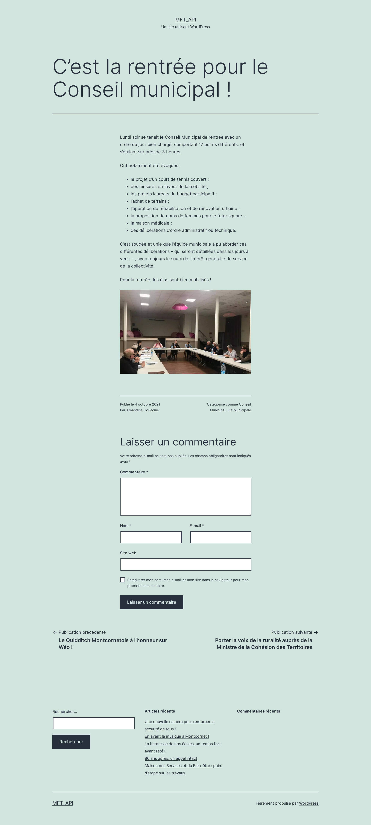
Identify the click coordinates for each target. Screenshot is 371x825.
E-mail (197, 525)
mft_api (185, 20)
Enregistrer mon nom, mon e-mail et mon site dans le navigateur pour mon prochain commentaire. (188, 583)
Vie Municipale (239, 410)
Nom (126, 525)
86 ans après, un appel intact (171, 758)
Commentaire (134, 472)
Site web (128, 553)
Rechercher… (64, 711)
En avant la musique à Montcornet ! (177, 736)
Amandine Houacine (142, 410)
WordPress (309, 803)
